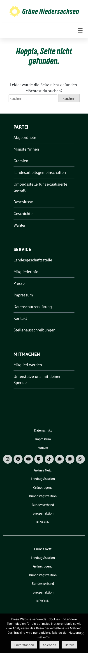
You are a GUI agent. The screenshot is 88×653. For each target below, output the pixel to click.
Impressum (23, 295)
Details (69, 645)
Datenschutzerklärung (33, 306)
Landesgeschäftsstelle (33, 260)
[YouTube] (28, 459)
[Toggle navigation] (80, 30)
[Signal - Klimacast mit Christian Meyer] (59, 459)
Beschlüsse (23, 201)
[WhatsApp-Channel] (80, 459)
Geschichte (23, 213)
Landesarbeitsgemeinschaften (40, 172)
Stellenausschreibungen (35, 330)
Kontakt (20, 318)
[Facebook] (18, 459)
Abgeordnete (25, 137)
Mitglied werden (28, 364)
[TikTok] (49, 459)
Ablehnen (49, 645)
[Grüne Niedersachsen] (14, 11)
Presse (19, 283)
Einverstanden (24, 645)
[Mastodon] (38, 459)
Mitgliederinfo (26, 271)
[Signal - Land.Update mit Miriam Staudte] (69, 459)
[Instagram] (7, 459)
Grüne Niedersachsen (50, 11)
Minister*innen (26, 149)
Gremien (21, 160)
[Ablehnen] (82, 633)
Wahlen (20, 225)
